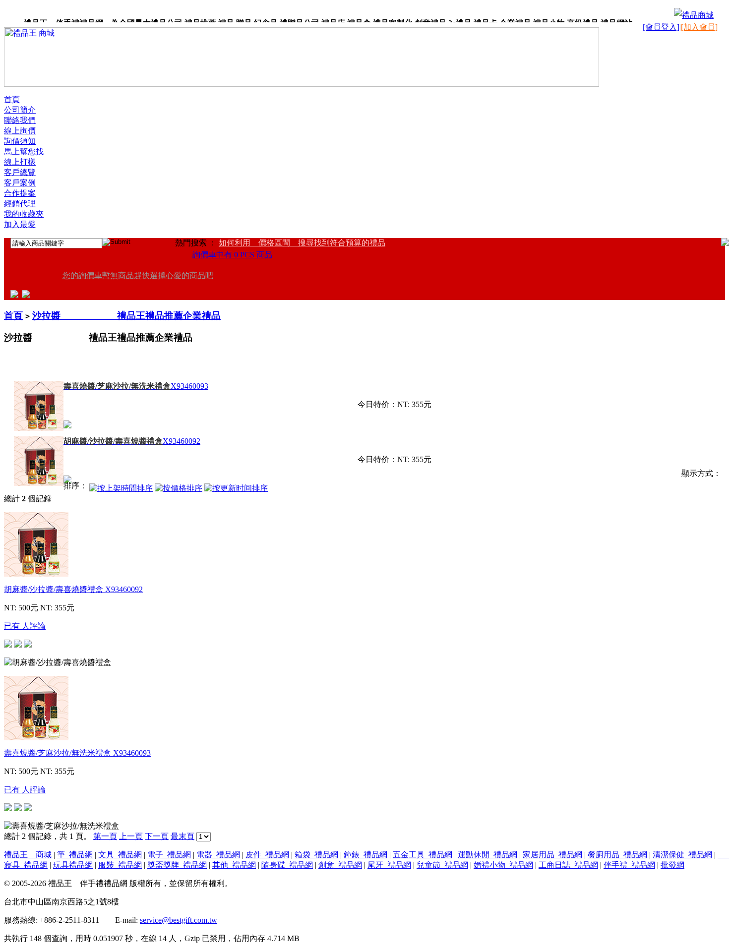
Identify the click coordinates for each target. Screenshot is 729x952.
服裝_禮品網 (120, 865)
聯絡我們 (20, 120)
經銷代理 (20, 203)
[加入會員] (699, 27)
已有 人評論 (25, 626)
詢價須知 (20, 141)
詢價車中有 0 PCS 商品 (232, 254)
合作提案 (20, 193)
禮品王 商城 (28, 854)
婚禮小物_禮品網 (503, 865)
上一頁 (131, 836)
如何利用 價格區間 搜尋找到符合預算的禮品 (302, 242)
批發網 (672, 865)
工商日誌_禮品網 (568, 865)
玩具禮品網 (73, 865)
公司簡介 (20, 110)
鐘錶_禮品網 (365, 854)
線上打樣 (20, 162)
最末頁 (182, 836)
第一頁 (105, 836)
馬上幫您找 (24, 151)
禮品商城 (698, 15)
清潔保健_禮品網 (682, 854)
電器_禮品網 (218, 854)
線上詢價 (20, 130)
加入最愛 (20, 224)
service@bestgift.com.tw (178, 920)
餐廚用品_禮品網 (617, 854)
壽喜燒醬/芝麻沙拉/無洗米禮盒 (77, 753)
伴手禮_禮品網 (629, 865)
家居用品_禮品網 (552, 854)
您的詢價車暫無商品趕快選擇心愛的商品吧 (137, 275)
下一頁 (157, 836)
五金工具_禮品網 (422, 854)
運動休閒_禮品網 (487, 854)
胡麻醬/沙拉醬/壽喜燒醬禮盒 (73, 589)
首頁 (12, 99)
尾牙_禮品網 (389, 865)
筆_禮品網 (75, 854)
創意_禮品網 (340, 865)
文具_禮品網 (120, 854)
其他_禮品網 (234, 865)
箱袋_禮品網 (316, 854)
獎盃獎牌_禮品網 (177, 865)
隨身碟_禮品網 (287, 865)
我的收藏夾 (24, 214)
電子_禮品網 (169, 854)
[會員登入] (661, 27)
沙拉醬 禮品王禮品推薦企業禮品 (126, 315)
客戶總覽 (20, 172)
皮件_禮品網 (267, 854)
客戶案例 (20, 182)
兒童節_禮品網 (442, 865)
